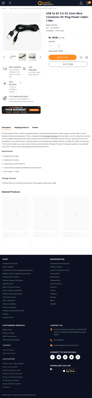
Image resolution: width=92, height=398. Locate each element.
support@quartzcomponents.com (66, 345)
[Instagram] (59, 357)
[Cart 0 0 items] (87, 3)
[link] (16, 233)
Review (35, 127)
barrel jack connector (50, 136)
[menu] (3, 3)
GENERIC (54, 25)
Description (6, 127)
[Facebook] (52, 357)
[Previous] (5, 32)
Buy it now (68, 64)
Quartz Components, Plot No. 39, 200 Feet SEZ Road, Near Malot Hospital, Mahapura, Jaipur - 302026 (70, 332)
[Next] (39, 32)
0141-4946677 (58, 340)
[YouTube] (71, 357)
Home (4, 8)
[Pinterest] (65, 357)
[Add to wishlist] (80, 57)
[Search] (10, 3)
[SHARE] (85, 58)
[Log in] (81, 3)
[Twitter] (78, 357)
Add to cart (62, 57)
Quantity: (52, 41)
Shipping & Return (21, 127)
